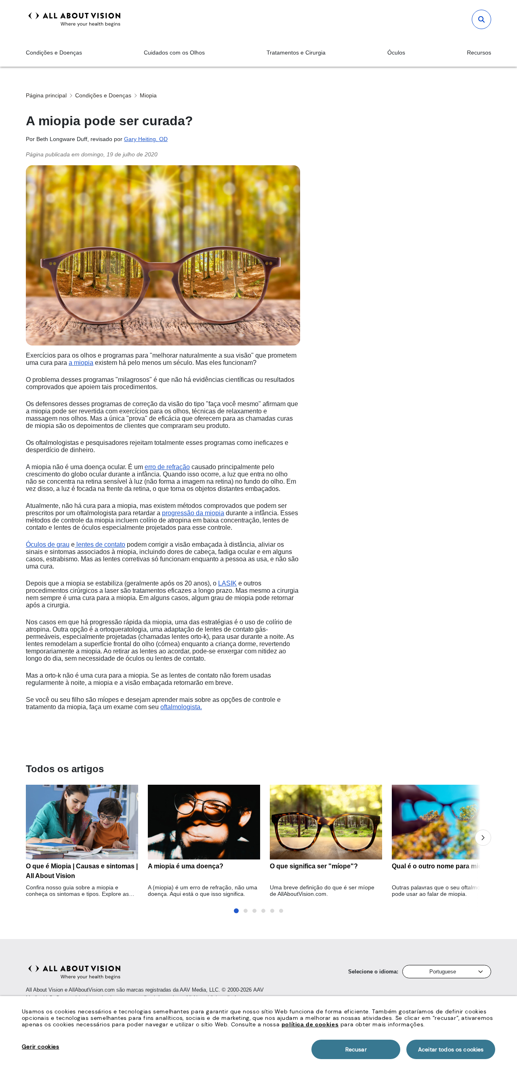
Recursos (479, 52)
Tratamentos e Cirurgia (296, 52)
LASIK (227, 583)
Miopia (148, 95)
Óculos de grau (47, 544)
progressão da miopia (193, 513)
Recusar (356, 1049)
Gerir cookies (40, 1046)
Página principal (46, 95)
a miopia (81, 362)
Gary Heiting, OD (146, 139)
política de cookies (310, 1024)
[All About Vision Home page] (74, 19)
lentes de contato (100, 544)
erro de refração (167, 466)
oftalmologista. (181, 707)
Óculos (396, 52)
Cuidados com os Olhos (174, 52)
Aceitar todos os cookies (450, 1049)
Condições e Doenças (54, 52)
